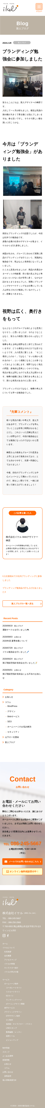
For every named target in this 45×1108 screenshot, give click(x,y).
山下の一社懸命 (12, 737)
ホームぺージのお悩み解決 (19, 727)
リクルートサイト (13, 992)
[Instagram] (4, 936)
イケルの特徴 (9, 964)
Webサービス (13, 716)
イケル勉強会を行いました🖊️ (15, 652)
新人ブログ (22, 43)
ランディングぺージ (14, 1000)
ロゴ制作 (9, 1020)
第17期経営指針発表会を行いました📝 (19, 663)
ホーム (5, 944)
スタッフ (6, 1052)
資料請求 (7, 1076)
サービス (6, 980)
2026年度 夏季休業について (15, 641)
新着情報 (6, 1060)
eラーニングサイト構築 (15, 1004)
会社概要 (7, 956)
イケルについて (8, 948)
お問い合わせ (7, 1072)
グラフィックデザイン (13, 1012)
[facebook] (8, 936)
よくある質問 (7, 1056)
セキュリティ (13, 732)
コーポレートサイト (14, 988)
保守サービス (9, 1008)
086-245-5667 (26, 843)
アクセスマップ (10, 960)
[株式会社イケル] (10, 7)
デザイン (11, 711)
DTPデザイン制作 (13, 1016)
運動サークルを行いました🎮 (15, 630)
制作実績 (6, 1048)
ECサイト (10, 996)
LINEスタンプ (11, 1028)
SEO (9, 721)
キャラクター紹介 (11, 968)
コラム (8, 702)
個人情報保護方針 (9, 1080)
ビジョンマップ (12, 1040)
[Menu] (39, 6)
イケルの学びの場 (11, 972)
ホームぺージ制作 (11, 984)
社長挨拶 (7, 952)
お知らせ (17, 637)
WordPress (12, 706)
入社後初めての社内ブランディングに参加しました (22, 578)
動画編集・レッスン (14, 1032)
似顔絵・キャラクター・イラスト (19, 1024)
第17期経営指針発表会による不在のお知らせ (21, 676)
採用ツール (10, 1036)
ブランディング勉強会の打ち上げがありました (22, 590)
